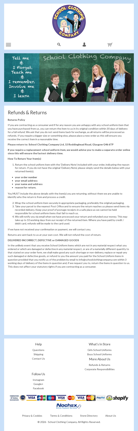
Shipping (38, 354)
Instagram (38, 379)
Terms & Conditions (61, 415)
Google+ (38, 383)
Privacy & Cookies (32, 415)
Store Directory (89, 415)
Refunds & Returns (99, 364)
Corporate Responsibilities (100, 369)
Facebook (38, 388)
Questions (38, 349)
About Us (110, 415)
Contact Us (38, 358)
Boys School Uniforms (99, 354)
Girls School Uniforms (100, 349)
